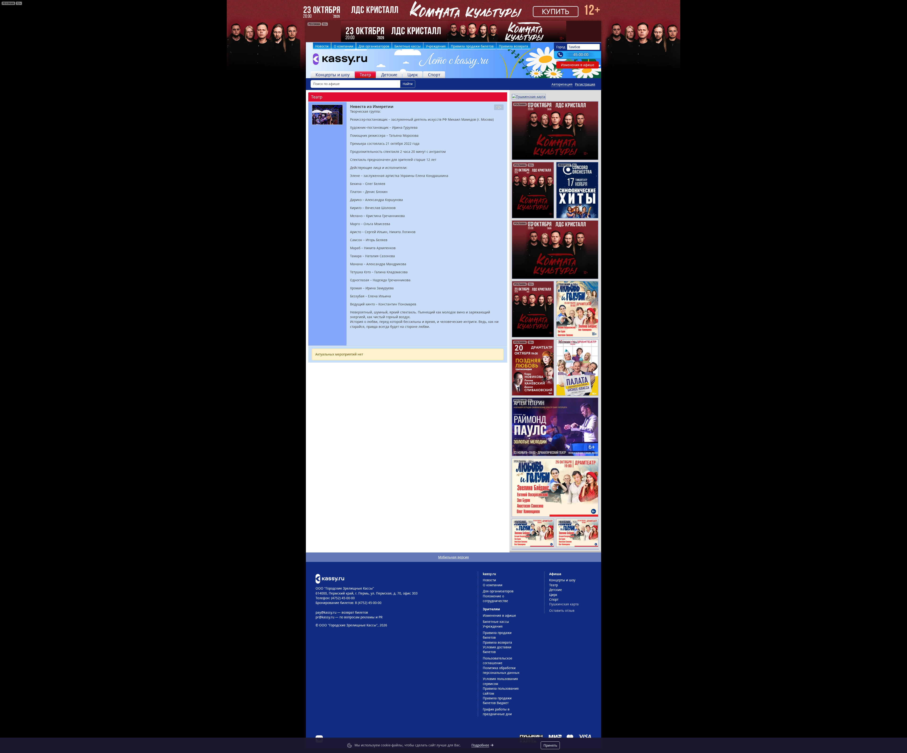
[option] (453, 31)
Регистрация (585, 84)
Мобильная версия (453, 557)
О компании (343, 46)
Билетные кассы (407, 46)
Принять (550, 745)
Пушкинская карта (564, 604)
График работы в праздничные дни (497, 711)
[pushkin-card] (529, 96)
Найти (408, 83)
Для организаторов (374, 46)
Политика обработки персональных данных (501, 670)
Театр (365, 74)
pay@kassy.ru (326, 612)
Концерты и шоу (333, 74)
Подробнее (480, 745)
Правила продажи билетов (472, 46)
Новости (322, 46)
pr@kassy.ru (325, 617)
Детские (389, 74)
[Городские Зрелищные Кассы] (338, 60)
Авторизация (562, 84)
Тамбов (574, 47)
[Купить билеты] (330, 578)
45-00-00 (580, 54)
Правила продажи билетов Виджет (497, 700)
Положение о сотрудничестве (495, 598)
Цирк (412, 74)
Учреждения (436, 46)
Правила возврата (513, 46)
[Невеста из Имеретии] (327, 114)
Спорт (434, 74)
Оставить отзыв (561, 610)
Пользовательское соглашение (497, 660)
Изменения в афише (577, 65)
